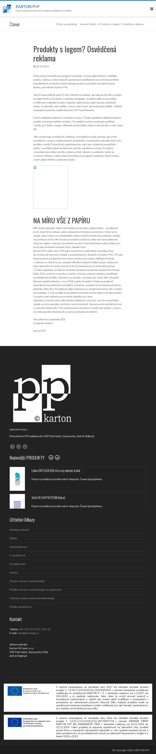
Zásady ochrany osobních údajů (27, 581)
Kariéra (14, 572)
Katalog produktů (19, 529)
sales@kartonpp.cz (28, 633)
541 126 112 (43, 629)
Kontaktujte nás (18, 546)
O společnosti (17, 555)
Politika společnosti (20, 606)
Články (13, 538)
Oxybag (81, 273)
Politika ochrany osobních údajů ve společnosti (35, 589)
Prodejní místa (17, 564)
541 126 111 (26, 629)
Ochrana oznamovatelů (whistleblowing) (32, 598)
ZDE (63, 319)
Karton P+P (28, 6)
